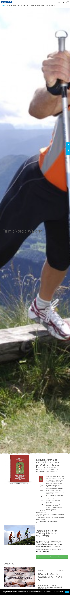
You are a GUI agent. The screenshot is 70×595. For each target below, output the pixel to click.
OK (67, 592)
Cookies (20, 591)
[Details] (42, 496)
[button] (63, 2)
